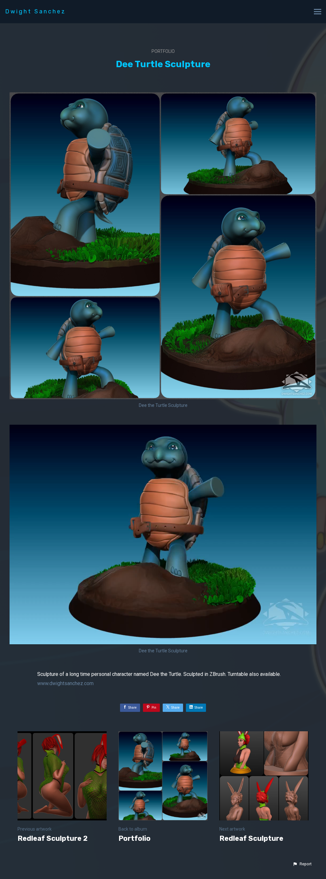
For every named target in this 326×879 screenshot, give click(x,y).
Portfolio (163, 51)
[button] (302, 864)
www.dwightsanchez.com (65, 683)
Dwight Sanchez (35, 11)
